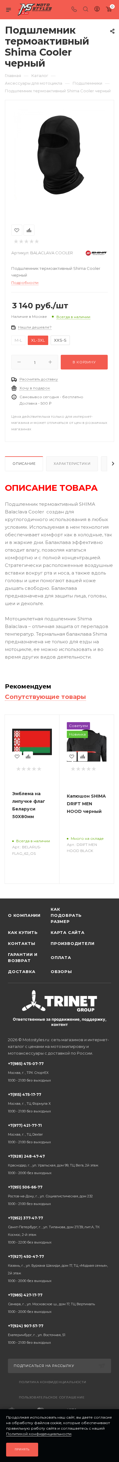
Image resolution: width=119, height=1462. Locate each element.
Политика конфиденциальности (52, 1382)
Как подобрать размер (66, 915)
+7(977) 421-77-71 (29, 1133)
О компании (24, 915)
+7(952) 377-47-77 (54, 1230)
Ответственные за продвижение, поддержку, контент (59, 1022)
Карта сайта (68, 932)
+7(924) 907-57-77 (36, 1334)
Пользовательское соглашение (52, 1397)
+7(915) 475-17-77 (29, 1102)
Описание (24, 463)
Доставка (21, 971)
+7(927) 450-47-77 (58, 1268)
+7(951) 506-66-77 (50, 1195)
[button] (15, 205)
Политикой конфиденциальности (38, 1433)
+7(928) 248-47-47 (53, 1164)
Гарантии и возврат (23, 957)
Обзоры (61, 971)
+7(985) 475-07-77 (29, 1071)
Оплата (61, 957)
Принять (22, 1449)
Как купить (23, 932)
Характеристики (72, 463)
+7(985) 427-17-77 (51, 1303)
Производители (72, 943)
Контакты (21, 943)
